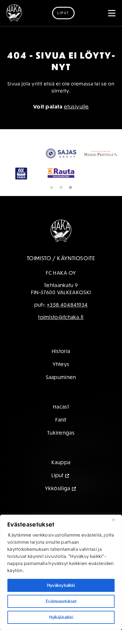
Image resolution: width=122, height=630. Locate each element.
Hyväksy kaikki (61, 585)
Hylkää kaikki (61, 617)
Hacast (61, 407)
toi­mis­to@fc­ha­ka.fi (61, 317)
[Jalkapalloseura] (14, 13)
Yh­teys (61, 364)
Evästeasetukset (61, 601)
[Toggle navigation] (112, 13)
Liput (63, 13)
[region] (61, 572)
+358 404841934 (67, 305)
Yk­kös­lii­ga (57, 488)
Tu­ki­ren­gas (61, 433)
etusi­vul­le (76, 106)
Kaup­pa (61, 462)
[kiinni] (115, 519)
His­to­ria (61, 351)
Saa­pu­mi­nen (61, 377)
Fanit (61, 420)
